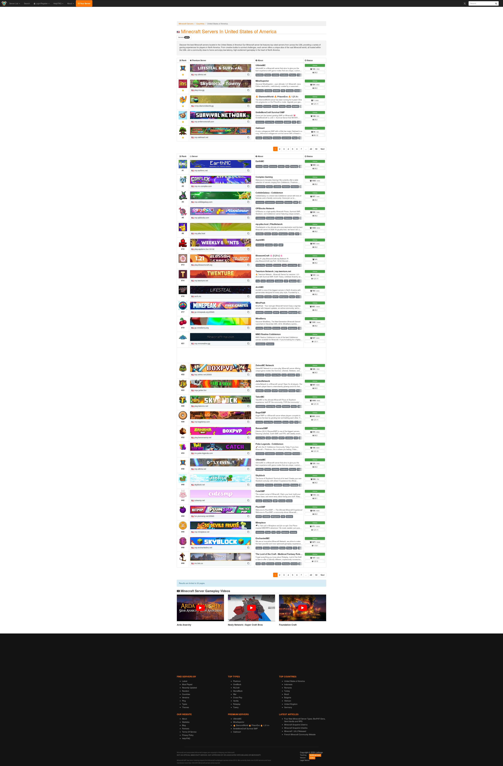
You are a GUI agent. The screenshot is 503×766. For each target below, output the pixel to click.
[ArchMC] (220, 290)
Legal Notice (304, 760)
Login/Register (41, 3)
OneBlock (237, 684)
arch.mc (197, 296)
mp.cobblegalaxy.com (203, 202)
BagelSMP (261, 412)
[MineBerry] (220, 321)
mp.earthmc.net (201, 170)
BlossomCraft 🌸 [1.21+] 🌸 (269, 255)
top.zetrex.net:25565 (203, 374)
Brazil (286, 694)
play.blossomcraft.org (203, 264)
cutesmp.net (199, 500)
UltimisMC (261, 65)
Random (185, 691)
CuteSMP (260, 491)
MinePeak (260, 302)
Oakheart (260, 128)
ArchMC (260, 286)
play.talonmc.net (201, 406)
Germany (288, 707)
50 (316, 149)
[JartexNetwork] (220, 384)
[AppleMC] (220, 243)
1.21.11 (315, 104)
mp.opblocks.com (201, 217)
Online (315, 65)
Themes (185, 707)
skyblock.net (199, 484)
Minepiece (261, 522)
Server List (14, 3)
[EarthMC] (220, 164)
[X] (465, 3)
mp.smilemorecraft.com (204, 121)
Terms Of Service (189, 731)
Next (322, 149)
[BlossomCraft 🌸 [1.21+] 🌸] (220, 258)
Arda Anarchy (184, 624)
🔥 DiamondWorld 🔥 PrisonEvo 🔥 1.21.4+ (277, 96)
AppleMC (260, 239)
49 (311, 149)
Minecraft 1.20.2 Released (295, 731)
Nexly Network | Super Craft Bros (245, 624)
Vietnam (287, 700)
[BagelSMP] (220, 415)
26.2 (315, 72)
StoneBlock (237, 691)
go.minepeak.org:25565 (204, 312)
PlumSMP (260, 506)
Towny (236, 707)
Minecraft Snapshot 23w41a (295, 724)
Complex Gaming (264, 176)
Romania (288, 687)
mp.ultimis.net (200, 74)
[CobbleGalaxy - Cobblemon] (220, 195)
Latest (184, 681)
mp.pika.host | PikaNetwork (269, 224)
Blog (184, 725)
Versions (185, 697)
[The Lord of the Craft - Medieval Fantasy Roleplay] (220, 557)
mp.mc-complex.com (203, 186)
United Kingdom (290, 704)
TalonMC (260, 396)
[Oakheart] (220, 131)
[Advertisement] (251, 14)
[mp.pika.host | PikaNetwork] (220, 227)
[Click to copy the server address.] (248, 74)
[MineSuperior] (220, 84)
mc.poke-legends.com (203, 453)
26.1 (315, 498)
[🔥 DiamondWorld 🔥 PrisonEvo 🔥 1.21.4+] (220, 99)
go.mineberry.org (201, 327)
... (306, 149)
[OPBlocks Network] (220, 211)
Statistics (185, 722)
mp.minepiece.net (201, 531)
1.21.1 (315, 341)
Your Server (85, 3)
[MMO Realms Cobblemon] (220, 337)
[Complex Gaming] (220, 180)
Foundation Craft (288, 624)
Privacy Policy (187, 735)
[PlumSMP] (220, 510)
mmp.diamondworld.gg (204, 105)
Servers (183, 37)
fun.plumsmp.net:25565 (204, 516)
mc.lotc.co (198, 563)
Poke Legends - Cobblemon (269, 443)
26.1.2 (315, 135)
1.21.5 (315, 561)
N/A (315, 259)
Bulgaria (287, 697)
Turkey (287, 691)
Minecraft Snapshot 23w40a (295, 728)
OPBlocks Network (265, 208)
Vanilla (236, 700)
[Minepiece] (220, 525)
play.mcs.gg (199, 90)
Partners (185, 728)
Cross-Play (237, 697)
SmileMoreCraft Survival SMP (270, 112)
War (234, 694)
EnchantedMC (263, 538)
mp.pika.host (199, 233)
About (70, 3)
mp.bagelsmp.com (202, 421)
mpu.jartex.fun (200, 390)
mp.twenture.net (201, 280)
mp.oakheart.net (201, 137)
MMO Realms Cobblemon (268, 334)
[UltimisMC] (220, 68)
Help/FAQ (57, 3)
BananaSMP (262, 428)
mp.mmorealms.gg (202, 343)
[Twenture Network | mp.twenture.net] (220, 274)
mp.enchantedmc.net (203, 547)
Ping (184, 700)
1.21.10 (315, 404)
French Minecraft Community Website (300, 734)
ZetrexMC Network (265, 365)
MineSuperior (262, 80)
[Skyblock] (220, 478)
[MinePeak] (220, 305)
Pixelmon (237, 681)
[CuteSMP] (220, 494)
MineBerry (261, 318)
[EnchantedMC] (220, 541)
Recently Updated (189, 687)
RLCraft (236, 687)
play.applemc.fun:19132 (204, 249)
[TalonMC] (220, 399)
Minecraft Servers (186, 23)
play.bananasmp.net (202, 437)
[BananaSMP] (220, 431)
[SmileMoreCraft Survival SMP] (220, 115)
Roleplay (236, 704)
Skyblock (260, 475)
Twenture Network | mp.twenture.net (273, 271)
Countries (200, 23)
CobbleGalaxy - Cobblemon (269, 192)
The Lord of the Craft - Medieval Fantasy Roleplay (280, 553)
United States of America (294, 681)
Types (184, 704)
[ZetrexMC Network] (220, 368)
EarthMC (260, 161)
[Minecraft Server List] (3, 3)
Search (27, 3)
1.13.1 (315, 545)
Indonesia (288, 684)
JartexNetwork (263, 380)
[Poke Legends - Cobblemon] (220, 447)
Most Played (187, 684)
